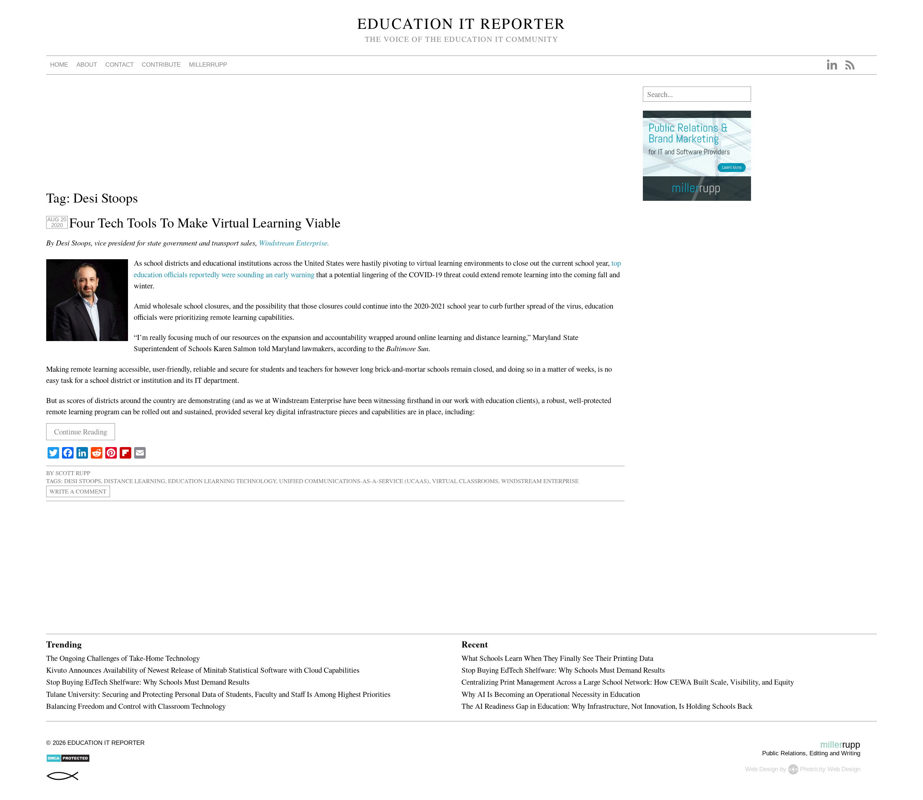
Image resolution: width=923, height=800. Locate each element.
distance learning (134, 481)
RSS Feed (850, 65)
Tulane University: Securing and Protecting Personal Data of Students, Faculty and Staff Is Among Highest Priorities (218, 694)
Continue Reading (80, 431)
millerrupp (208, 64)
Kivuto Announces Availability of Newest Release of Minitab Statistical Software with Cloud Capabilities (202, 670)
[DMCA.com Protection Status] (68, 760)
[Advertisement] (262, 137)
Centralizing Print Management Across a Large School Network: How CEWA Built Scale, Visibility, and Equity (628, 682)
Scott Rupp (73, 473)
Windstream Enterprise (540, 481)
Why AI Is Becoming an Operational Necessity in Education (551, 694)
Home (59, 64)
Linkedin (832, 65)
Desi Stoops (82, 481)
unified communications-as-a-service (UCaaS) (354, 481)
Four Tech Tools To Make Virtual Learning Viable (205, 222)
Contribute (161, 64)
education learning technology (222, 481)
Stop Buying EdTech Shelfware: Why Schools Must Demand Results (147, 682)
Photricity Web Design (830, 768)
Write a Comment (77, 491)
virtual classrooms (465, 481)
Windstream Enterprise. (295, 243)
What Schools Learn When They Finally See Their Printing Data (557, 658)
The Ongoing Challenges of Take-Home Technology (123, 658)
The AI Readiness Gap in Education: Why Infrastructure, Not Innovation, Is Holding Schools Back (607, 706)
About (86, 64)
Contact (119, 64)
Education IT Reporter (461, 23)
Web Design (761, 768)
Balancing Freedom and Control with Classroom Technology (136, 706)
